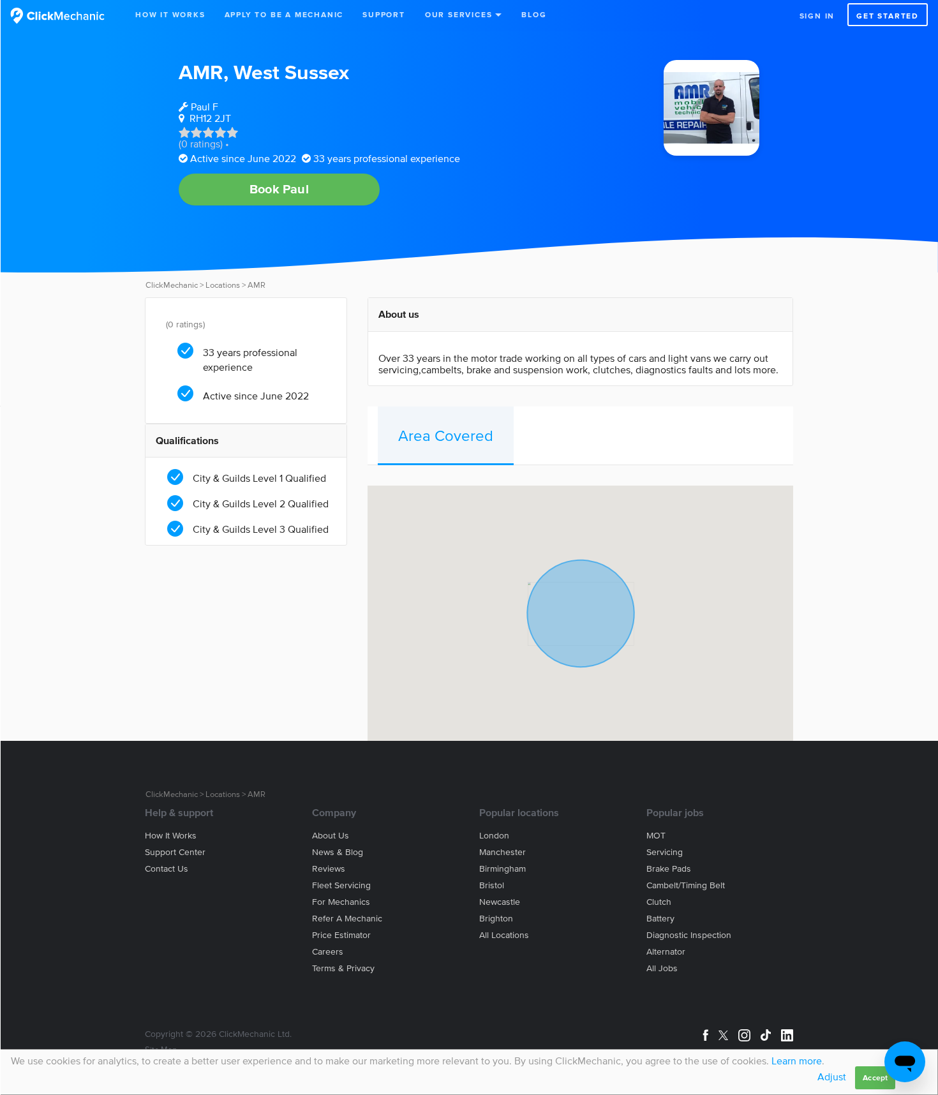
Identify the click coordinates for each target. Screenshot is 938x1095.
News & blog (337, 852)
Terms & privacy (343, 968)
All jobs (662, 968)
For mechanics (341, 902)
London (494, 835)
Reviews (328, 869)
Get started (887, 15)
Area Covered (445, 435)
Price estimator (341, 935)
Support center (175, 852)
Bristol (491, 885)
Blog (533, 14)
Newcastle (499, 902)
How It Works (170, 14)
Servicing (664, 852)
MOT (656, 835)
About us (330, 835)
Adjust (831, 1076)
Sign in (817, 15)
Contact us (166, 869)
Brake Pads (668, 869)
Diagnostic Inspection (688, 935)
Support (383, 14)
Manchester (502, 852)
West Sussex (291, 72)
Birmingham (502, 869)
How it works (171, 835)
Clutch (658, 902)
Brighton (496, 918)
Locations (222, 285)
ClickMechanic (171, 285)
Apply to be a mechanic (284, 14)
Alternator (665, 952)
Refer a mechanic (347, 918)
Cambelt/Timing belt (685, 885)
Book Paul (279, 189)
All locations (504, 935)
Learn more (796, 1060)
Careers (327, 952)
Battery (660, 918)
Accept (875, 1077)
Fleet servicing (341, 885)
